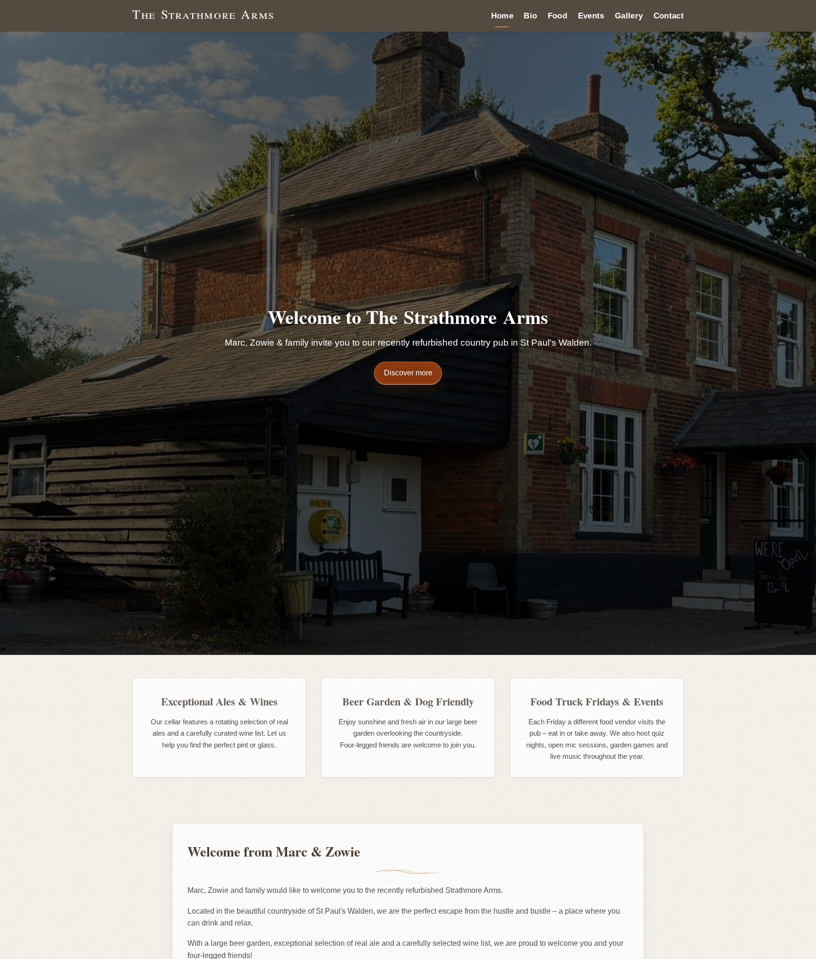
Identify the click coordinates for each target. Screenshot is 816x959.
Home (502, 15)
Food (557, 15)
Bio (530, 15)
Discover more (408, 373)
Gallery (629, 15)
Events (591, 15)
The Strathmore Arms (203, 14)
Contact (669, 15)
